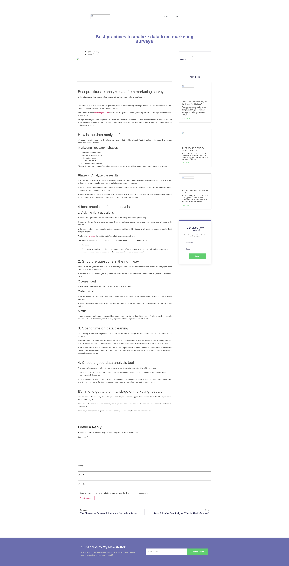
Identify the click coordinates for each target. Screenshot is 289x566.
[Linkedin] (194, 16)
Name (81, 466)
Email (81, 475)
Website (81, 484)
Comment (83, 437)
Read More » (186, 118)
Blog (177, 17)
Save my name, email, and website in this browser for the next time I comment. (114, 493)
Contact (165, 17)
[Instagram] (187, 16)
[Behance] (201, 16)
